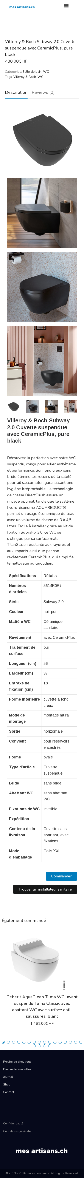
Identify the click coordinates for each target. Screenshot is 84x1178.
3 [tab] (13, 1042)
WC (46, 71)
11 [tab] (55, 1042)
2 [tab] (8, 1042)
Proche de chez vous (17, 1062)
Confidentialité (13, 1123)
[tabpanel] (42, 984)
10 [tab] (49, 1042)
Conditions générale (17, 1131)
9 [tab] (44, 1042)
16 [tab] (80, 1042)
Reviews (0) (43, 92)
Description (16, 92)
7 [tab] (34, 1042)
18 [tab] (39, 1046)
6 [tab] (29, 1042)
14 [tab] (70, 1042)
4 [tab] (18, 1042)
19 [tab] (44, 1046)
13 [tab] (65, 1042)
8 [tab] (39, 1042)
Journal (8, 1077)
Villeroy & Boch (24, 77)
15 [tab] (75, 1042)
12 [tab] (60, 1042)
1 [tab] (3, 1042)
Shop (6, 1084)
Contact (8, 1092)
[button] (61, 876)
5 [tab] (24, 1042)
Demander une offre (17, 1069)
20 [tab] (49, 1046)
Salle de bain (32, 71)
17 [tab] (34, 1046)
